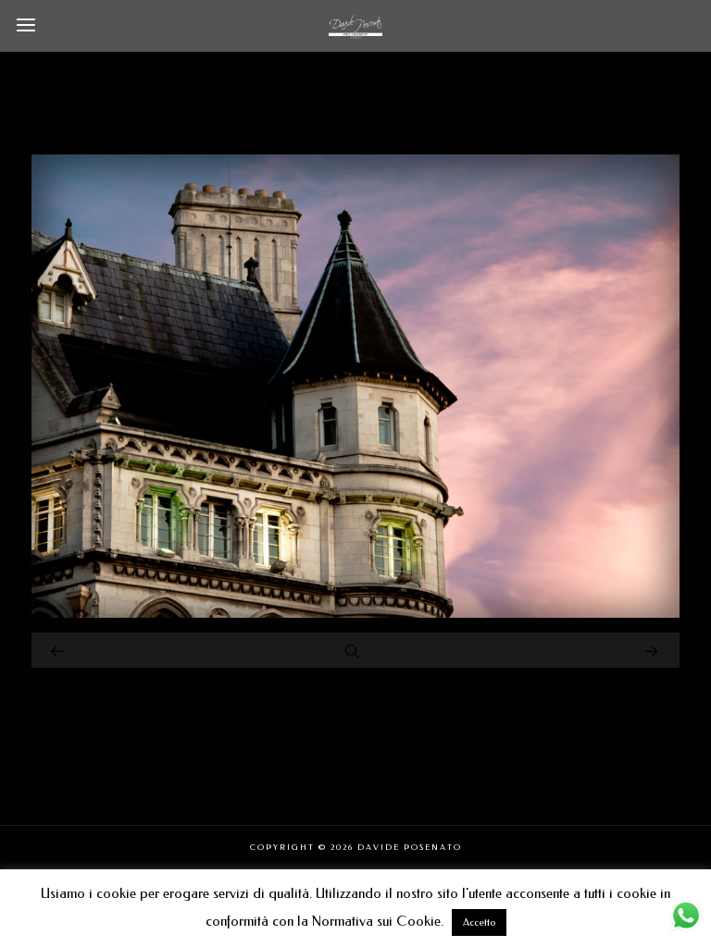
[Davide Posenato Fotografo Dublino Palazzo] (355, 613)
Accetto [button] (479, 922)
